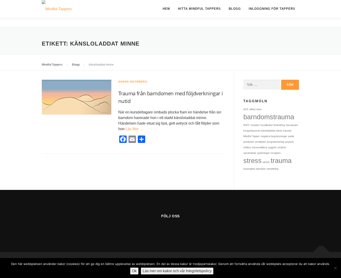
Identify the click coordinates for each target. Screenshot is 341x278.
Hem (166, 8)
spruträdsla (249, 153)
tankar (266, 162)
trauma (281, 160)
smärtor (281, 147)
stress (252, 160)
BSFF (246, 125)
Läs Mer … (134, 129)
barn (259, 109)
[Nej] (335, 268)
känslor (287, 130)
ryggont (272, 147)
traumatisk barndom (254, 168)
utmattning (272, 168)
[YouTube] (170, 228)
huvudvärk (292, 125)
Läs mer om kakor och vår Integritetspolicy (177, 271)
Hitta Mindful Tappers (199, 8)
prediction (248, 141)
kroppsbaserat (251, 130)
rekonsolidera (259, 147)
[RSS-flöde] (182, 228)
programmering (275, 141)
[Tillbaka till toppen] (321, 252)
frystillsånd (267, 125)
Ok (134, 271)
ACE (245, 109)
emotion (255, 125)
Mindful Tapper (251, 136)
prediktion (260, 141)
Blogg (235, 8)
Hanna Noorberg (133, 81)
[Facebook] (159, 228)
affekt (252, 109)
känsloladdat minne (271, 130)
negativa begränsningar (274, 136)
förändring (279, 125)
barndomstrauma (268, 117)
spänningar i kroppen (269, 153)
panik (291, 136)
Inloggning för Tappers (272, 8)
